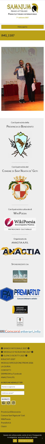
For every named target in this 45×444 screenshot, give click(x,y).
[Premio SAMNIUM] (22, 6)
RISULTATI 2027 (8, 359)
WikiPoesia (5, 419)
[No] (42, 438)
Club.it (4, 426)
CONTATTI (6, 370)
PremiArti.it (6, 422)
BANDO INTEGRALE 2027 (15, 348)
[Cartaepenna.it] (20, 327)
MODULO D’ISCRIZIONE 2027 (17, 352)
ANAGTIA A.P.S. (8, 377)
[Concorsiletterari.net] (20, 314)
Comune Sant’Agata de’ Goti (13, 415)
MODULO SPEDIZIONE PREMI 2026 (17, 363)
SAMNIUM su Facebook (11, 373)
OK (15, 441)
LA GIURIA (5, 366)
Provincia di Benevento (11, 412)
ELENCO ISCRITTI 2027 (14, 355)
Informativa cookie (25, 441)
